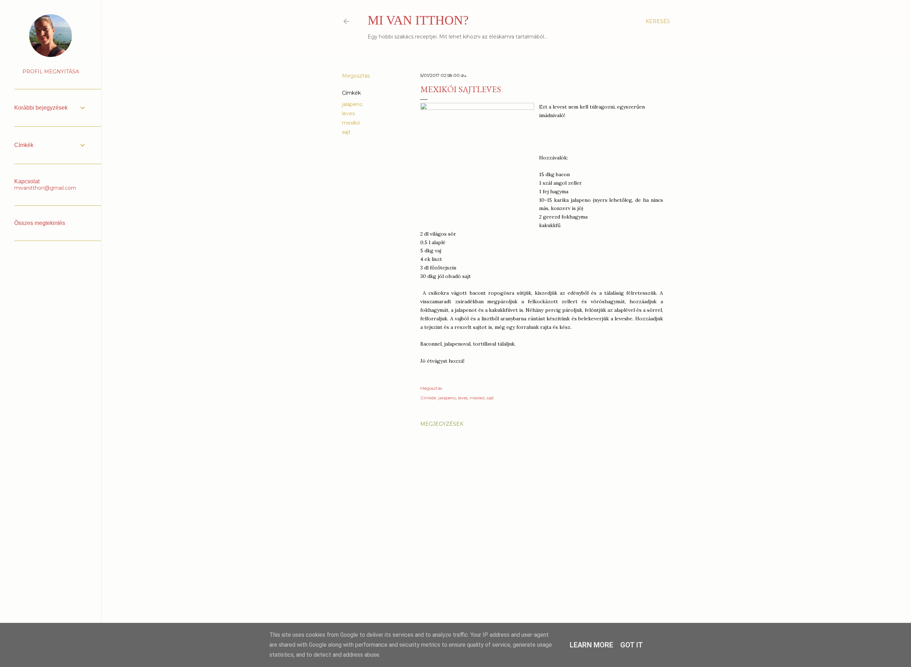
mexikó (351, 123)
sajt (346, 132)
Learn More (591, 645)
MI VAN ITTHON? (418, 20)
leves (348, 113)
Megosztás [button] (356, 76)
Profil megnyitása (50, 71)
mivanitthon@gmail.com (45, 188)
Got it (631, 645)
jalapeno (352, 104)
